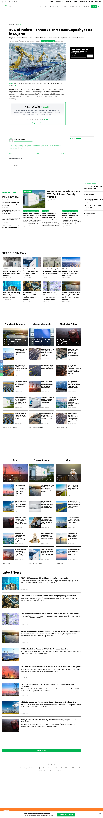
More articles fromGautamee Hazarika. (23, 141)
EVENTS (75, 1)
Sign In (46, 119)
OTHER (72, 6)
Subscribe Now (66, 814)
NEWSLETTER (83, 1)
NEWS (51, 1)
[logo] (6, 6)
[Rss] (6, 2)
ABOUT (91, 1)
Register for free (37, 123)
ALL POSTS (37, 154)
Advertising (23, 768)
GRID (45, 6)
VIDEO (78, 6)
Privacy (74, 768)
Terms (81, 768)
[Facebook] (2, 2)
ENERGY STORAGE (55, 6)
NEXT (63, 154)
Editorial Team (33, 768)
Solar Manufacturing (55, 145)
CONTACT (98, 1)
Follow (11, 83)
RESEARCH (68, 1)
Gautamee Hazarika (25, 41)
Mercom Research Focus (34, 145)
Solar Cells (45, 145)
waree (20, 148)
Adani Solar (13, 145)
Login (94, 6)
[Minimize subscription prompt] (100, 813)
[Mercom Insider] (59, 2)
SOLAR (39, 6)
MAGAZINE (86, 6)
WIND (65, 6)
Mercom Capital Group (63, 768)
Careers (50, 768)
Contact (43, 768)
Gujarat (20, 145)
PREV (11, 154)
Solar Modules (13, 148)
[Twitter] (9, 2)
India (25, 145)
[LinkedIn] (12, 2)
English (16, 2)
